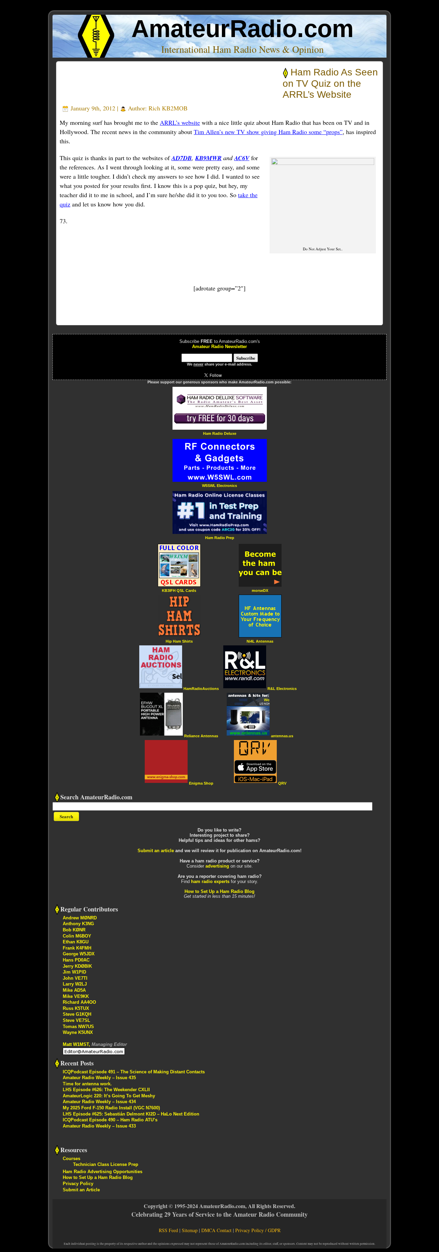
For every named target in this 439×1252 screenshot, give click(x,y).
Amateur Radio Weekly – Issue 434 (99, 1101)
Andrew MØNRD (80, 917)
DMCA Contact (216, 1230)
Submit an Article (81, 1189)
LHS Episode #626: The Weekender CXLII (106, 1089)
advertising (217, 866)
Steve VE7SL (76, 1020)
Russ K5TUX (76, 1008)
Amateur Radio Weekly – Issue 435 (99, 1077)
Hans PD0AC (76, 960)
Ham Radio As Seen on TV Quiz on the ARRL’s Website (330, 83)
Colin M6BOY (77, 936)
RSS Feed (168, 1230)
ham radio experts (210, 881)
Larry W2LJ (75, 984)
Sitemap (190, 1230)
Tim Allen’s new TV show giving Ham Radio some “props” (268, 132)
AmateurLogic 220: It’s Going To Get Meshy (109, 1095)
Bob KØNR (74, 929)
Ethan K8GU (75, 941)
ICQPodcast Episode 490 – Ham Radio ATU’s (110, 1119)
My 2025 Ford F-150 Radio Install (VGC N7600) (111, 1107)
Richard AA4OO (79, 1002)
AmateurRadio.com (242, 28)
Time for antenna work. (87, 1083)
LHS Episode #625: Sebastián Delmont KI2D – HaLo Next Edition (131, 1114)
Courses (71, 1158)
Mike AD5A (74, 990)
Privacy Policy (78, 1183)
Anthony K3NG (78, 923)
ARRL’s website (180, 122)
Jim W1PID (74, 972)
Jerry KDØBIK (77, 966)
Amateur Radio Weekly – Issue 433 (99, 1126)
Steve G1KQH (77, 1014)
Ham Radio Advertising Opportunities (102, 1171)
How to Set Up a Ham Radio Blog (219, 891)
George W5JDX (79, 953)
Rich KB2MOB (168, 108)
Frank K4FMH (77, 948)
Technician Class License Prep (105, 1164)
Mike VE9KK (76, 996)
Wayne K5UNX (78, 1032)
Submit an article (156, 850)
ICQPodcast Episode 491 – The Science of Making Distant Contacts (134, 1071)
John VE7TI (75, 978)
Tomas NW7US (78, 1026)
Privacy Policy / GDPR (258, 1230)
